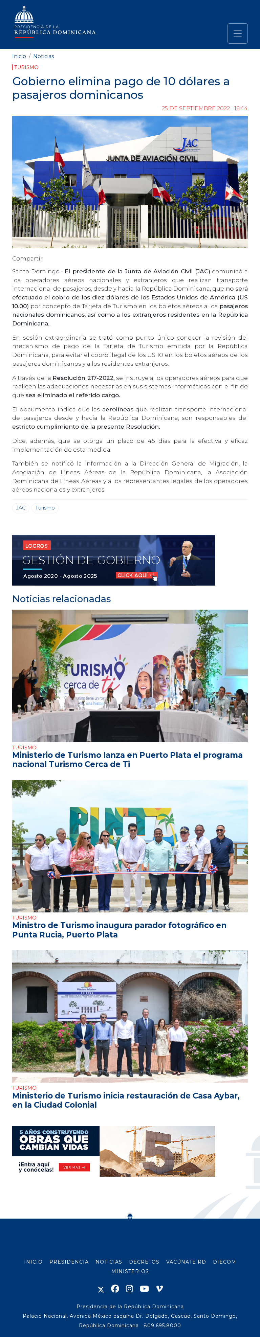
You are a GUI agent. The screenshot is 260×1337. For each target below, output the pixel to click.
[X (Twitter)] (101, 1289)
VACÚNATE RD (186, 1262)
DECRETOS (144, 1262)
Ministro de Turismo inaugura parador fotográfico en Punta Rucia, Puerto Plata (119, 930)
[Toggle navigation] (238, 33)
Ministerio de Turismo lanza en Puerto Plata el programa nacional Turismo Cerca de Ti (127, 759)
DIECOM (224, 1262)
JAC (21, 508)
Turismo (26, 67)
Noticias (43, 56)
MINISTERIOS (130, 1271)
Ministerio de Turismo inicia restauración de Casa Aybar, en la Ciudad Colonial (126, 1100)
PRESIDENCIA (69, 1262)
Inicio (19, 56)
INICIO (33, 1262)
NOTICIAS (108, 1262)
